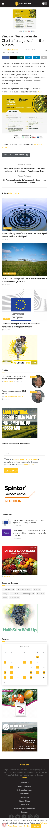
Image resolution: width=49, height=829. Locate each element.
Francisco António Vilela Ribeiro (13, 396)
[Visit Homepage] (23, 3)
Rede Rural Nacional (11, 50)
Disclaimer (24, 812)
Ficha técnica (24, 804)
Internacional (9, 273)
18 (11, 672)
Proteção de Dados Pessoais (24, 808)
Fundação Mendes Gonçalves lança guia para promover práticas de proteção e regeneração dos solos (29, 532)
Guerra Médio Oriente (24, 590)
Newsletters (24, 797)
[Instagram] (31, 816)
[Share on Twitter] (13, 57)
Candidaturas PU (8, 590)
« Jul (4, 647)
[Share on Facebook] (5, 57)
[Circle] (25, 816)
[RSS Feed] (37, 816)
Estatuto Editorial (24, 801)
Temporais (40, 594)
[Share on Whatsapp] (20, 57)
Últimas (6, 319)
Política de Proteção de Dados (25, 459)
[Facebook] (12, 816)
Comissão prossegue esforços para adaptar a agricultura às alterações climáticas (21, 325)
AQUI (40, 91)
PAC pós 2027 (15, 594)
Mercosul (37, 590)
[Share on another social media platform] (44, 57)
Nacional (7, 228)
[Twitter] (18, 816)
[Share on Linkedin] (36, 57)
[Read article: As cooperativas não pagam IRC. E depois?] (38, 396)
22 (37, 672)
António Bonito (8, 381)
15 (37, 667)
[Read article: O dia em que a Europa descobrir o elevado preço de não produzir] (38, 381)
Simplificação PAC (28, 594)
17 (5, 672)
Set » (44, 647)
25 (11, 677)
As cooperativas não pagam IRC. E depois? (14, 392)
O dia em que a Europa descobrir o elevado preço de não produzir (14, 377)
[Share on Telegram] (28, 57)
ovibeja (5, 594)
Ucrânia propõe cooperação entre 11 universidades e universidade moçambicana (24, 280)
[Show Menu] (3, 3)
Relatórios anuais (24, 786)
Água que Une (14, 598)
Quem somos (24, 782)
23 (44, 672)
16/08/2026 (6, 399)
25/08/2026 (6, 239)
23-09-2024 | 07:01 (29, 50)
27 (24, 677)
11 (11, 667)
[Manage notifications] (4, 825)
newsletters (29, 464)
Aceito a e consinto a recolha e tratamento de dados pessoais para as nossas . (21, 462)
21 (31, 672)
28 (31, 677)
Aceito (36, 826)
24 (5, 677)
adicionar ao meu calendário (14, 155)
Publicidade (24, 793)
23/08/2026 (18, 381)
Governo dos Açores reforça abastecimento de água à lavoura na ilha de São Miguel (24, 235)
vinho (5, 598)
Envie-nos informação (24, 790)
